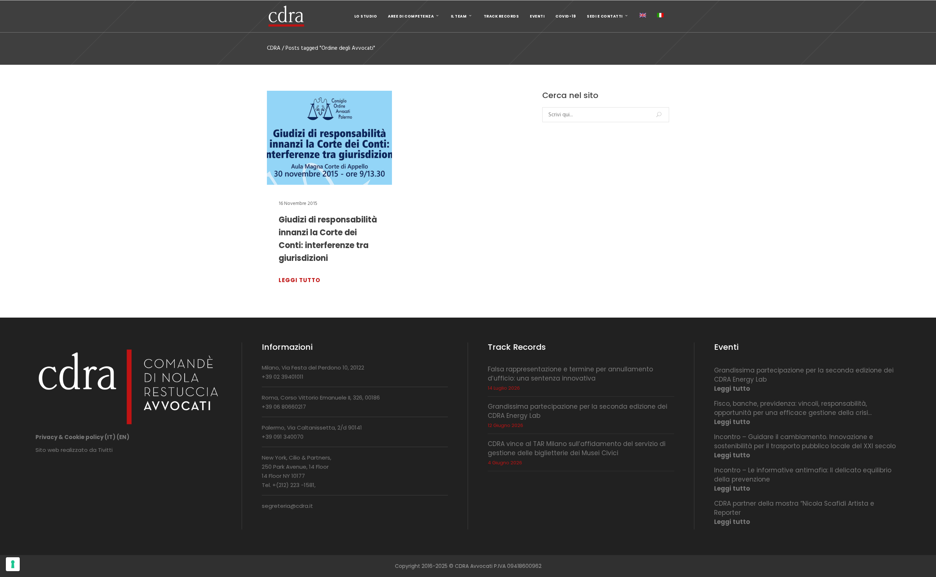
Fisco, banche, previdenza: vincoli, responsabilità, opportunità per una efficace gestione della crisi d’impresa (791, 408)
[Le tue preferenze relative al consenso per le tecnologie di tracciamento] (13, 564)
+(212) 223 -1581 (293, 485)
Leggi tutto (732, 388)
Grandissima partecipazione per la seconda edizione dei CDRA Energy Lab (804, 375)
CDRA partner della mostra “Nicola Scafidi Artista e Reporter (794, 508)
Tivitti (105, 450)
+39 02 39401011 (282, 377)
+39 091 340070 (282, 437)
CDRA (273, 48)
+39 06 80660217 (284, 407)
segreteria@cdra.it (287, 506)
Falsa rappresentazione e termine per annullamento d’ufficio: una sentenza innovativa (570, 374)
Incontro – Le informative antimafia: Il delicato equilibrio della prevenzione (802, 475)
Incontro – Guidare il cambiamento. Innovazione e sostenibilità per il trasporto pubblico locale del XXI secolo (805, 441)
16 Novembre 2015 (298, 203)
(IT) (110, 437)
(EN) (123, 437)
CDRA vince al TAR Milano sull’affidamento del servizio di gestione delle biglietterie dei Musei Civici (576, 448)
